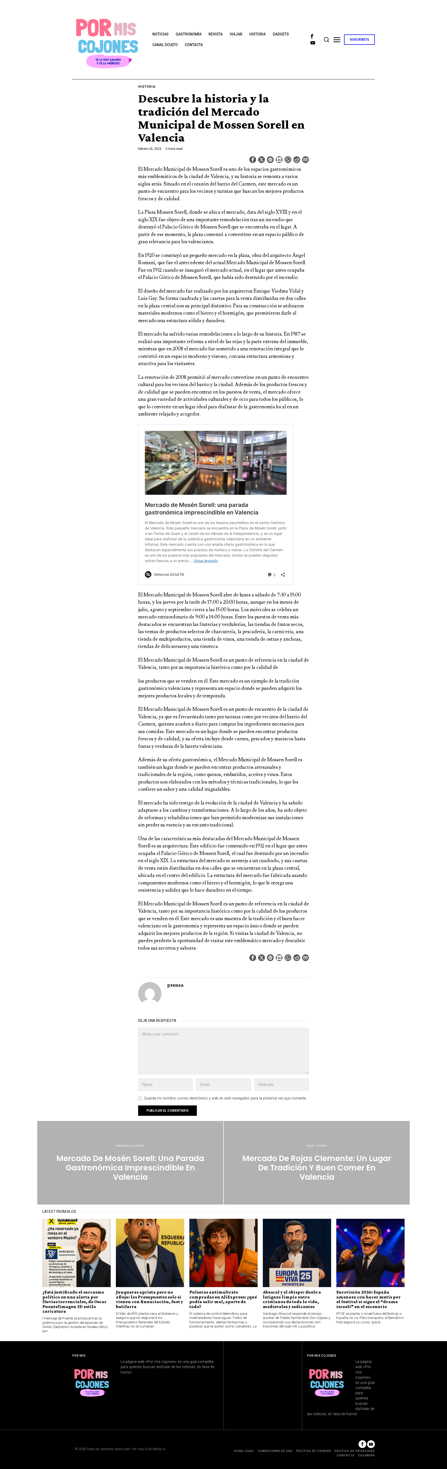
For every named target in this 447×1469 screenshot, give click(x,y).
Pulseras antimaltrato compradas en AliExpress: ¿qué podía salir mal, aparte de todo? (223, 1299)
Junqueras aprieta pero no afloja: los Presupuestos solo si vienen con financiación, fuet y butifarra (149, 1299)
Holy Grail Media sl (151, 1449)
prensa (175, 985)
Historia (146, 86)
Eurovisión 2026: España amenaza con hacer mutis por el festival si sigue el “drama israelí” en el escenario (368, 1299)
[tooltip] (312, 36)
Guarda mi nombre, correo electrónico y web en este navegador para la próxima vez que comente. (225, 1098)
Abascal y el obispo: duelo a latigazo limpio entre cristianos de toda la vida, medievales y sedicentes (292, 1299)
